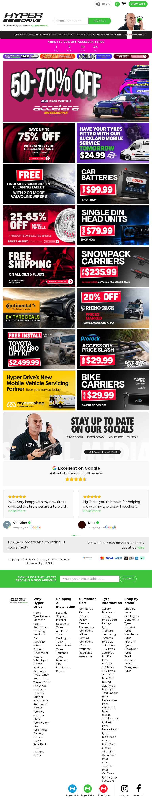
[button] (103, 4)
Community (86, 627)
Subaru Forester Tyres (107, 766)
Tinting (123, 34)
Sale (129, 34)
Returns (84, 612)
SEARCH (100, 21)
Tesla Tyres (108, 689)
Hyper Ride (72, 795)
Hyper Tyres (103, 795)
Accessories (34, 34)
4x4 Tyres (108, 667)
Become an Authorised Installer (41, 704)
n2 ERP (48, 563)
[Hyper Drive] (25, 20)
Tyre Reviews (41, 616)
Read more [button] (17, 511)
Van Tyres (108, 773)
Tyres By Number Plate (38, 715)
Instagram (125, 795)
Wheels (23, 34)
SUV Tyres (108, 648)
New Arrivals (139, 34)
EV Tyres (107, 663)
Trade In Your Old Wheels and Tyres (41, 686)
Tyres (16, 34)
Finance (84, 623)
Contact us (86, 608)
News (37, 612)
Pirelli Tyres (131, 616)
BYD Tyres (108, 685)
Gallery (106, 608)
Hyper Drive (87, 795)
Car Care (62, 34)
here (140, 547)
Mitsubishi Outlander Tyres (108, 755)
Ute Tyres (108, 674)
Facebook (138, 795)
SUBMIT (128, 579)
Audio (43, 34)
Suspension (112, 34)
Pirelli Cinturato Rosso (130, 660)
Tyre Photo (40, 729)
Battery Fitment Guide (38, 737)
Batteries (52, 34)
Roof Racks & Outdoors (93, 34)
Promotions (40, 627)
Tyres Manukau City (62, 660)
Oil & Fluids (73, 34)
